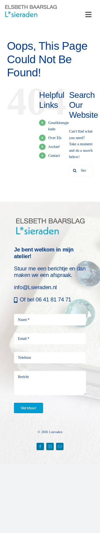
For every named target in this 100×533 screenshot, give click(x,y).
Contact (54, 156)
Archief (54, 147)
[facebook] (40, 446)
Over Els (55, 138)
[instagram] (50, 446)
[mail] (59, 446)
